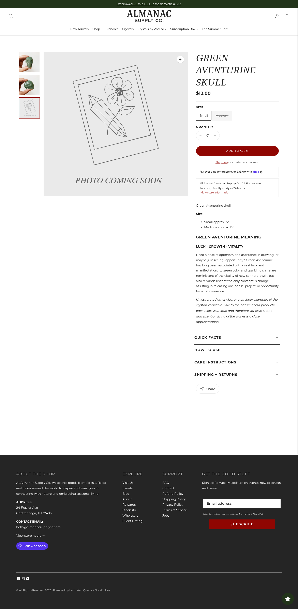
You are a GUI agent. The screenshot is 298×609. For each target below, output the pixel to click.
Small (203, 116)
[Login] (277, 16)
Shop (96, 29)
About (127, 499)
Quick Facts (207, 337)
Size (199, 107)
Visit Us (127, 483)
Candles (112, 29)
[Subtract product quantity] (200, 135)
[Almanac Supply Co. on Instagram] (23, 579)
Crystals (128, 29)
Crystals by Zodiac (150, 29)
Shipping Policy (174, 499)
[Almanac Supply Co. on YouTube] (27, 579)
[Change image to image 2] (29, 85)
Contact (168, 488)
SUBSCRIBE (242, 524)
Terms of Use (244, 514)
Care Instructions (215, 362)
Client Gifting (132, 521)
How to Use (207, 350)
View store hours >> (31, 535)
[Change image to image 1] (29, 62)
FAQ (165, 483)
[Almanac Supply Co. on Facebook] (18, 579)
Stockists (129, 510)
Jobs (165, 515)
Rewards (129, 504)
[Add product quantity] (215, 135)
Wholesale (130, 515)
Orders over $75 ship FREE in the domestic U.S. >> (149, 3)
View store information (215, 192)
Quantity (204, 127)
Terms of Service (174, 510)
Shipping (221, 162)
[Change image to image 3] (29, 108)
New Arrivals (79, 29)
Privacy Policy (172, 504)
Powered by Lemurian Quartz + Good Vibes (81, 590)
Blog (125, 494)
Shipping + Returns (215, 375)
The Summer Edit (215, 29)
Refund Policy (172, 494)
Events (127, 488)
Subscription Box (182, 29)
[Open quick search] (11, 16)
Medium (222, 116)
